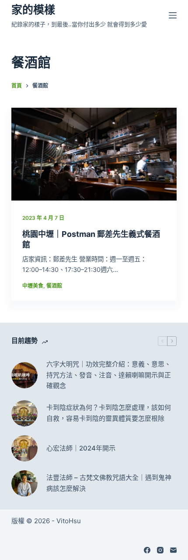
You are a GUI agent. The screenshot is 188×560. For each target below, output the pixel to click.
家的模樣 (33, 9)
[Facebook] (147, 550)
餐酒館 (54, 285)
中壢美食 (32, 285)
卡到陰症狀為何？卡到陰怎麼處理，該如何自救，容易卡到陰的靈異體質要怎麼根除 (108, 413)
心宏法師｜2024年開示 (80, 448)
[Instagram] (160, 550)
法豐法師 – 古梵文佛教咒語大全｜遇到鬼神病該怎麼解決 (108, 483)
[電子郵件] (173, 550)
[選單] (173, 15)
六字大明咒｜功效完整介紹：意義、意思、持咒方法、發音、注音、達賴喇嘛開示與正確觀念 (108, 375)
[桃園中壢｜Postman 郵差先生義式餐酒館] (94, 154)
